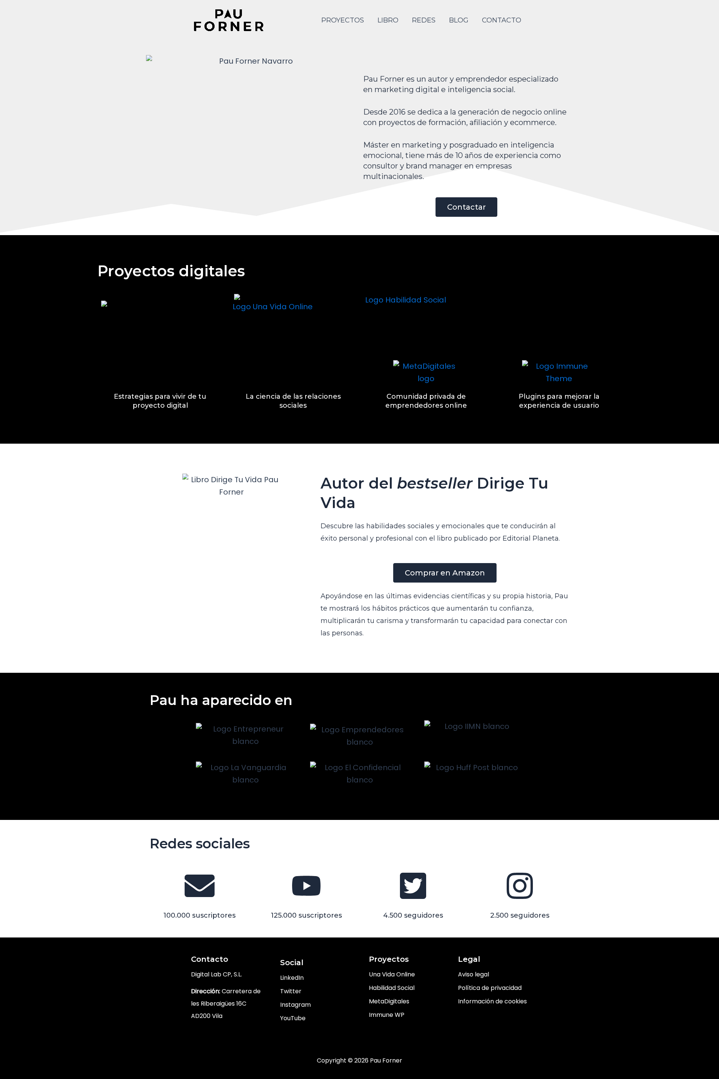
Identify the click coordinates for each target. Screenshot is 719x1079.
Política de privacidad (490, 988)
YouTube (293, 1018)
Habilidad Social (392, 988)
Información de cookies (492, 1001)
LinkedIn (292, 977)
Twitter (290, 991)
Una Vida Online (392, 974)
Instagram (295, 1004)
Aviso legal (473, 974)
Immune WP (386, 1014)
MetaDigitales (389, 1001)
